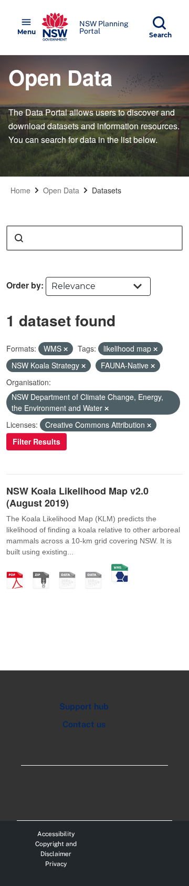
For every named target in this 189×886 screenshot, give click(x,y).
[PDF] (18, 569)
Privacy (56, 864)
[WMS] (119, 569)
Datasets (106, 190)
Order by (23, 285)
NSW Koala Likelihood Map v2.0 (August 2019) (77, 497)
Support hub (84, 707)
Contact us (84, 724)
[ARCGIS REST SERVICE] (97, 569)
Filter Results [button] (36, 441)
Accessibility (56, 834)
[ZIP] (45, 569)
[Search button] (19, 238)
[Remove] (66, 349)
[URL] (71, 569)
